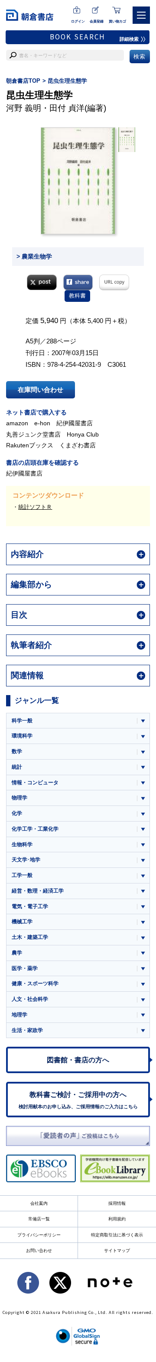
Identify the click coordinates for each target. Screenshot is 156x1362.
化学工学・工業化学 (35, 829)
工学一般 (22, 875)
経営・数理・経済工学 (38, 891)
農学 (17, 953)
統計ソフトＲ (35, 507)
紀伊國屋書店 (74, 423)
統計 (17, 767)
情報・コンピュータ (35, 783)
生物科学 (22, 844)
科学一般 (22, 721)
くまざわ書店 (77, 445)
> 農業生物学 (34, 256)
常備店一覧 (39, 1218)
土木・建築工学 (30, 937)
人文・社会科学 (30, 999)
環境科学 (22, 736)
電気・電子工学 (30, 906)
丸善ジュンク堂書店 (33, 434)
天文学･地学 (26, 860)
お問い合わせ (39, 1250)
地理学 (19, 1015)
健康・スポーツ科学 (35, 983)
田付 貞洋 (66, 108)
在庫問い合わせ (40, 389)
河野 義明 (23, 108)
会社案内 (39, 1203)
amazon (17, 423)
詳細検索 (129, 39)
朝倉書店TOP (23, 81)
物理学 (19, 798)
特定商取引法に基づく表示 (117, 1235)
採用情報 (117, 1203)
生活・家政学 (27, 1030)
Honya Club (83, 434)
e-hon (42, 423)
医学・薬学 (25, 968)
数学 (17, 751)
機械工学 (22, 922)
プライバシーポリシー (39, 1235)
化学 (17, 813)
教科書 (77, 295)
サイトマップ (117, 1250)
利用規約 (117, 1218)
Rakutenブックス (29, 445)
